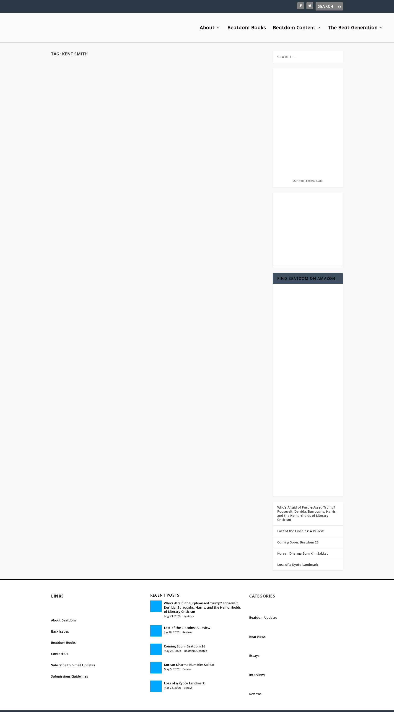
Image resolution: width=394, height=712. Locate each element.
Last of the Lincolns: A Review (300, 531)
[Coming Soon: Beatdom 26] (156, 649)
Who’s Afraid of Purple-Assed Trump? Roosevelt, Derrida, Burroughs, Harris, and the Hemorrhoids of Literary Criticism (307, 513)
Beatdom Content (294, 28)
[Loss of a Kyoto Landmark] (156, 686)
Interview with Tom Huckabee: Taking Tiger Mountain (103, 133)
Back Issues (60, 631)
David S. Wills (72, 143)
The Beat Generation (353, 28)
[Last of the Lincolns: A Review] (156, 631)
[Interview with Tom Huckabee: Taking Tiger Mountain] (103, 92)
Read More (69, 168)
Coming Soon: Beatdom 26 (298, 542)
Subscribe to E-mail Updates (73, 665)
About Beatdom (63, 620)
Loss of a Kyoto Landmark (297, 564)
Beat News (257, 636)
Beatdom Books (247, 28)
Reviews (189, 616)
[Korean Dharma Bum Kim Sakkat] (156, 667)
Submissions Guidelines (69, 676)
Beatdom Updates (195, 651)
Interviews (132, 143)
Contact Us (59, 654)
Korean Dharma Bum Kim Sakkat (302, 553)
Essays (186, 669)
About (207, 28)
